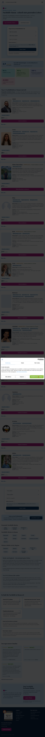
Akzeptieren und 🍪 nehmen (36, 376)
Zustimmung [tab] (7, 362)
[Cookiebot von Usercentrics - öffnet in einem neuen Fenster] (38, 359)
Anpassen (22, 376)
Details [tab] (22, 362)
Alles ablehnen (8, 376)
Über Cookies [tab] (37, 362)
